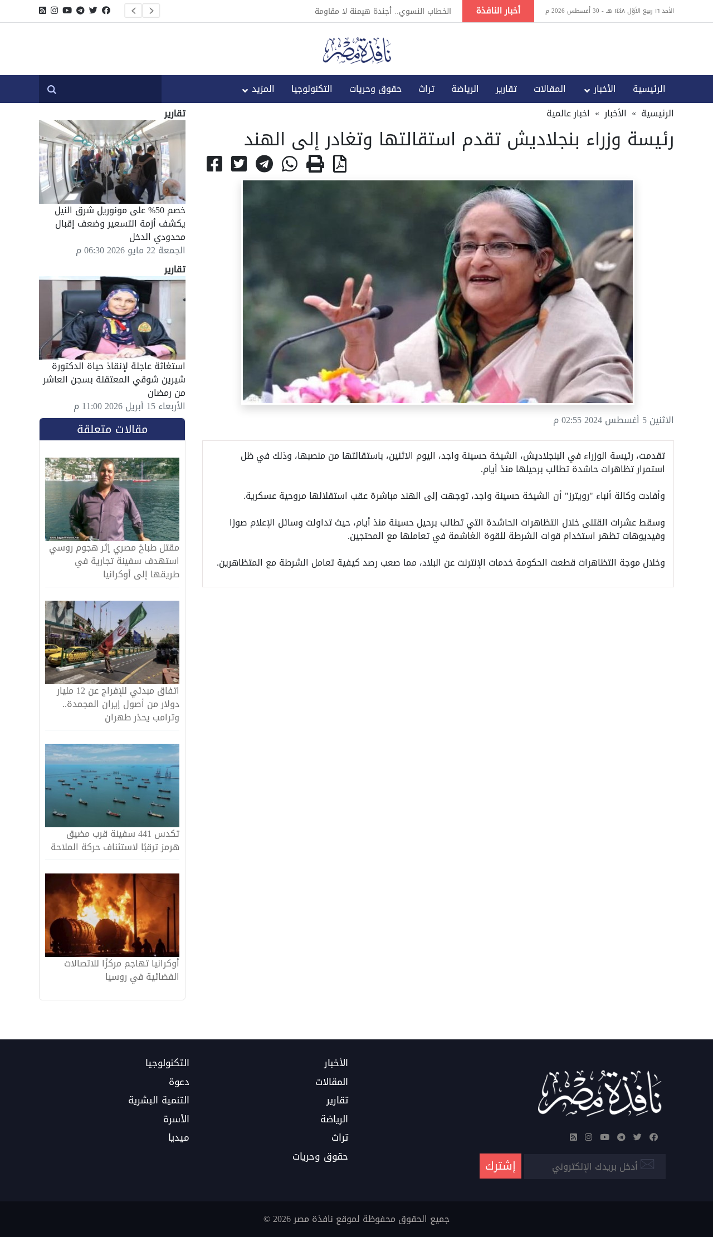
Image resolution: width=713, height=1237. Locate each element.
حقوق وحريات (375, 88)
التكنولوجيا (312, 88)
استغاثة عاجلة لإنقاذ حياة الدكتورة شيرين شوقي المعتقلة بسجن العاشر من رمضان (114, 379)
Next (151, 10)
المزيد (263, 88)
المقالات (550, 88)
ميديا (178, 1138)
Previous (133, 10)
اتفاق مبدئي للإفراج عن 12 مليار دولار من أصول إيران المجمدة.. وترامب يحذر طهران (118, 704)
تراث (426, 88)
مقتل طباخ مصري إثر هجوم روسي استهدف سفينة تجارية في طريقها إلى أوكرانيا (114, 561)
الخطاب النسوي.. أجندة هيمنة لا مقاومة (383, 11)
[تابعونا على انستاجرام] (54, 10)
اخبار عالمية (568, 113)
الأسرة (176, 1119)
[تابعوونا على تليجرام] (80, 10)
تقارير (506, 88)
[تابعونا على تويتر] (93, 10)
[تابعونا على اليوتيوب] (67, 10)
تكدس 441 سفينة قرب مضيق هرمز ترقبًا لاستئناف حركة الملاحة (115, 840)
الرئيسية (649, 88)
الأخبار (605, 88)
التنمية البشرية (158, 1100)
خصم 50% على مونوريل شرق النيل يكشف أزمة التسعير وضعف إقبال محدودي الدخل (120, 224)
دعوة (179, 1082)
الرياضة (465, 88)
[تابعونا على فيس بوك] (106, 10)
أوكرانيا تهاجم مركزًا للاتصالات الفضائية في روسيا (121, 970)
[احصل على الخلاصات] (42, 10)
